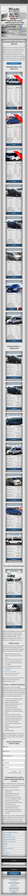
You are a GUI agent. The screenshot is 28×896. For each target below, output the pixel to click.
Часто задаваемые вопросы (10, 832)
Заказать (12, 107)
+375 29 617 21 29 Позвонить (14, 873)
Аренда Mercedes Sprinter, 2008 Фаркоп (14, 112)
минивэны (14, 668)
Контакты (5, 855)
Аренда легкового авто (9, 837)
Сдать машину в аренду (9, 839)
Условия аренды (14, 63)
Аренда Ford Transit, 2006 (14, 149)
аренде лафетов (14, 675)
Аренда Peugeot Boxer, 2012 (14, 74)
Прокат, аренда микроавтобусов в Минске (17, 877)
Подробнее (14, 377)
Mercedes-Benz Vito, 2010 (14, 250)
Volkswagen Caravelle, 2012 (14, 218)
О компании (6, 853)
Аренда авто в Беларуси (14, 889)
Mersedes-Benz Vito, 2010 (14, 475)
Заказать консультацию (9, 841)
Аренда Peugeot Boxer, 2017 (14, 314)
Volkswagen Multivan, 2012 (14, 186)
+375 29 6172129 (10, 27)
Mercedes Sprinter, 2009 (14, 505)
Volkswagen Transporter (14, 886)
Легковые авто (14, 893)
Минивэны (14, 892)
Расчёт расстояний (8, 848)
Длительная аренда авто (14, 890)
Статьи (5, 850)
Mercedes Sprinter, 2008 (14, 601)
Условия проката (7, 834)
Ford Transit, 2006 (14, 535)
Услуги (5, 846)
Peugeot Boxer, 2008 (14, 415)
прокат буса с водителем (10, 671)
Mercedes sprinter (14, 884)
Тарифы (5, 843)
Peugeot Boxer (14, 571)
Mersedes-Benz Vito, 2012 (14, 282)
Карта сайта (6, 864)
